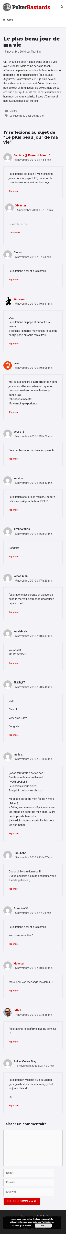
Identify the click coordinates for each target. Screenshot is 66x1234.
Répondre (13, 191)
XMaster (20, 205)
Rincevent (20, 299)
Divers (13, 110)
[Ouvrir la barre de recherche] (62, 7)
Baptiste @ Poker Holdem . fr (32, 155)
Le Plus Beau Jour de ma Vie (26, 115)
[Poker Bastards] (27, 7)
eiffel (17, 1010)
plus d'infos (25, 1225)
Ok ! (43, 1225)
